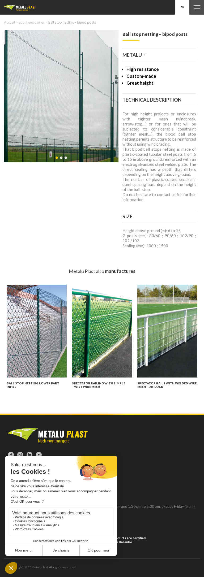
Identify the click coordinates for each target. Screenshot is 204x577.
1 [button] (57, 160)
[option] (61, 96)
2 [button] (61, 160)
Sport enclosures (32, 22)
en (182, 7)
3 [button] (66, 160)
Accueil (9, 22)
